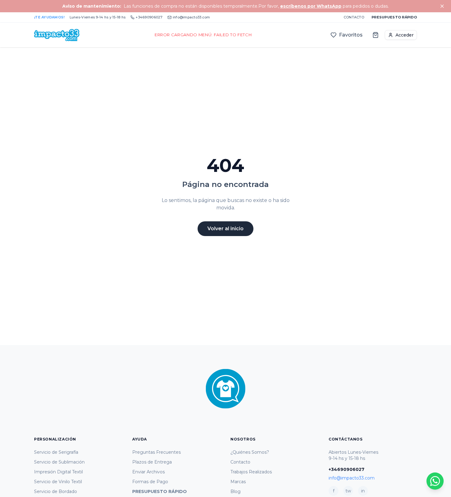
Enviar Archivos (148, 472)
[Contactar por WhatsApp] (435, 481)
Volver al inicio (225, 228)
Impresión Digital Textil (58, 472)
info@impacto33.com (191, 17)
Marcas (238, 481)
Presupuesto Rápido (394, 17)
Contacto (354, 17)
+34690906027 (149, 17)
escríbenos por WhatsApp (310, 6)
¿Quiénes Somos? (249, 452)
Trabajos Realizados (251, 472)
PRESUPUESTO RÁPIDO (159, 491)
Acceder (404, 35)
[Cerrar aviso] (442, 6)
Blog (235, 491)
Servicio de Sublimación (59, 462)
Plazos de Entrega (152, 462)
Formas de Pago (150, 481)
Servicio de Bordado (55, 491)
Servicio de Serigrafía (56, 452)
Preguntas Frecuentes (156, 452)
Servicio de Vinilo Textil (58, 481)
